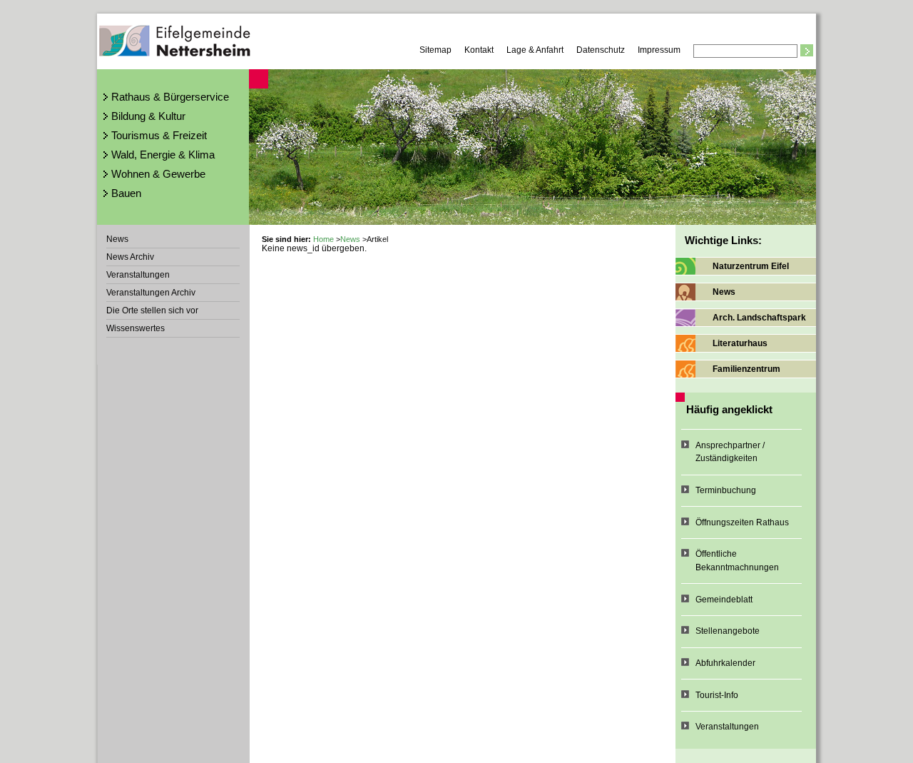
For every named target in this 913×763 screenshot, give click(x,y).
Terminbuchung (725, 490)
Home (323, 239)
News (117, 239)
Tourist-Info (716, 695)
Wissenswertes (135, 328)
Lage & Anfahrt (534, 50)
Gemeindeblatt (724, 600)
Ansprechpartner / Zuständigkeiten (730, 452)
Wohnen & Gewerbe (158, 174)
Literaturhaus (740, 343)
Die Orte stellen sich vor (152, 310)
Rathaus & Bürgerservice (170, 97)
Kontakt (479, 50)
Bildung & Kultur (148, 116)
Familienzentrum (746, 369)
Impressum (659, 50)
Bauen (126, 193)
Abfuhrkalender (725, 663)
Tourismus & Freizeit (159, 135)
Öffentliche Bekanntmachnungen (737, 560)
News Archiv (130, 257)
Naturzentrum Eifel (751, 266)
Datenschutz (600, 50)
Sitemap (435, 50)
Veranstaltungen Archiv (150, 293)
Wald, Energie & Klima (163, 154)
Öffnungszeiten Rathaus (742, 522)
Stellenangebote (727, 631)
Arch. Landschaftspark (759, 318)
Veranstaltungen (138, 275)
